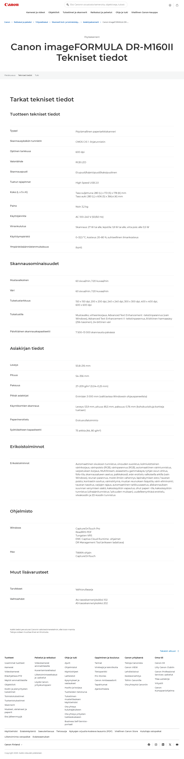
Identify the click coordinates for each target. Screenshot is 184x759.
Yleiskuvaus (9, 75)
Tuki (37, 75)
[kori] (177, 5)
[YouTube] (177, 744)
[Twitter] (170, 744)
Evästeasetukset (41, 737)
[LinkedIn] (163, 744)
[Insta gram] (156, 744)
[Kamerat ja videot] (46, 12)
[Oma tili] (170, 5)
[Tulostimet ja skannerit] (88, 12)
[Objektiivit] (60, 12)
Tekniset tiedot (25, 75)
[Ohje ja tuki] (129, 12)
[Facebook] (149, 744)
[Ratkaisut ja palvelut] (113, 12)
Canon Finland (12, 744)
